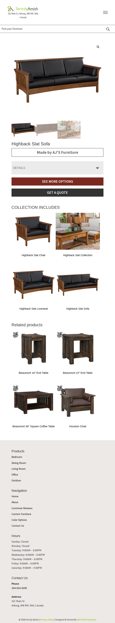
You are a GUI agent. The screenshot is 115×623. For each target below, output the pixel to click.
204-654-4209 (19, 588)
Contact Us (18, 525)
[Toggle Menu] (105, 12)
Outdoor (16, 480)
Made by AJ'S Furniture (57, 152)
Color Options (19, 520)
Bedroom (17, 457)
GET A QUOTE (57, 192)
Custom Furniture (21, 514)
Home (15, 496)
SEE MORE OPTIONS (57, 181)
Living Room (19, 468)
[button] (98, 47)
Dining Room (19, 463)
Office (15, 474)
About (15, 502)
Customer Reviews (22, 508)
